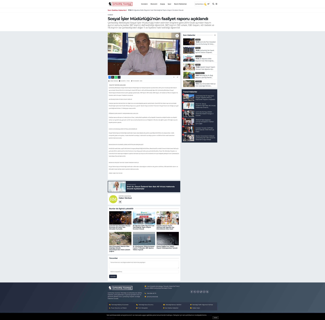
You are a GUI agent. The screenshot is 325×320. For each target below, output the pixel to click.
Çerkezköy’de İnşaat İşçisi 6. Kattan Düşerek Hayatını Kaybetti (204, 51)
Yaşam (198, 64)
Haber (110, 15)
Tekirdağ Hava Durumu (146, 304)
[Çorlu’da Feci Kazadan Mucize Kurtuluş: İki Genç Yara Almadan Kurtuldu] (120, 218)
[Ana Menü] (215, 4)
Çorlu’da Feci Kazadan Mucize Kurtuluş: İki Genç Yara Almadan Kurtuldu (119, 227)
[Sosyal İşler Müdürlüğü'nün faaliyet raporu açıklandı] (144, 54)
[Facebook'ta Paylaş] (109, 77)
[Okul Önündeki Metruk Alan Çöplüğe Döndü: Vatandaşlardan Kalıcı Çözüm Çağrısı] (120, 238)
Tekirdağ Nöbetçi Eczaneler (120, 304)
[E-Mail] (120, 201)
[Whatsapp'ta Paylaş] (115, 77)
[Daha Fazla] (119, 77)
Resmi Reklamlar (180, 4)
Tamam (215, 317)
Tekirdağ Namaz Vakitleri (173, 304)
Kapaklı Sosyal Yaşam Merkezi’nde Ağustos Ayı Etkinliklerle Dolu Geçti (165, 227)
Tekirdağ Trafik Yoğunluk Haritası (202, 304)
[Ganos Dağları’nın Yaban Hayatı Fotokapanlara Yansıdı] (168, 238)
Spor (169, 4)
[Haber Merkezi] (113, 199)
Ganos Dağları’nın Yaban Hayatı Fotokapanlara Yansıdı (167, 247)
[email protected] (150, 290)
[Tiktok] (201, 291)
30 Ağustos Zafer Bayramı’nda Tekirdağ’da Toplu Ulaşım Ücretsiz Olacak (155, 10)
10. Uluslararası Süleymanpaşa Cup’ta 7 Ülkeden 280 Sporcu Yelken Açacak (143, 248)
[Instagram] (198, 291)
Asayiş (162, 4)
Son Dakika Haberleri (171, 308)
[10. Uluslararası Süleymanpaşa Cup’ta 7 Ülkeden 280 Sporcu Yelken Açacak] (144, 238)
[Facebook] (191, 291)
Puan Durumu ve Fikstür (119, 308)
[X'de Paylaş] (112, 77)
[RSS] (207, 291)
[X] (194, 291)
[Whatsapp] (204, 291)
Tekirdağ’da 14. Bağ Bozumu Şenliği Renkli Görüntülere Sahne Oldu (204, 77)
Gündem (144, 4)
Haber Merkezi (114, 81)
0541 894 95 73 (151, 293)
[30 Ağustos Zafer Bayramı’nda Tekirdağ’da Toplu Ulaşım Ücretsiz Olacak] (144, 218)
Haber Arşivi (196, 308)
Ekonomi (154, 4)
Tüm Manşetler (143, 308)
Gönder (113, 276)
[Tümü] (215, 35)
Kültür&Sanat (200, 73)
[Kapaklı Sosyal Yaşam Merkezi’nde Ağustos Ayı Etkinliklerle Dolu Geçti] (168, 218)
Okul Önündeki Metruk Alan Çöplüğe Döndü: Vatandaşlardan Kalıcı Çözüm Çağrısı (119, 249)
